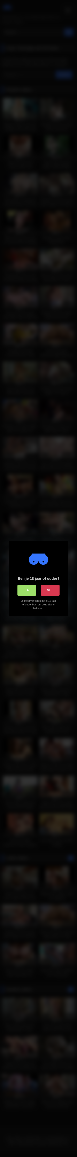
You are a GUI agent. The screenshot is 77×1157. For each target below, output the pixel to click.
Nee (50, 590)
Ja (27, 590)
